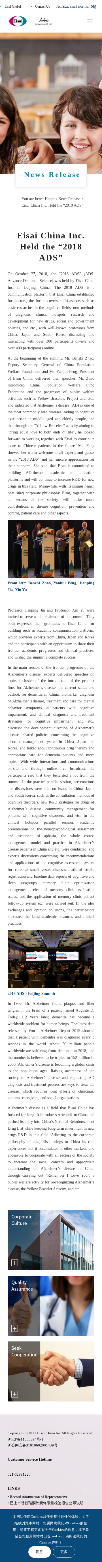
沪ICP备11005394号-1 (25, 1439)
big (93, 6)
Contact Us (42, 6)
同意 (39, 1552)
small (73, 6)
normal (84, 6)
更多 (63, 1552)
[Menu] (90, 21)
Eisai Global (13, 6)
